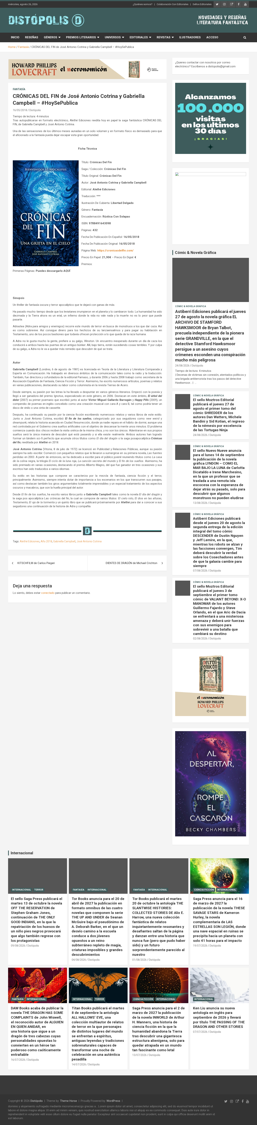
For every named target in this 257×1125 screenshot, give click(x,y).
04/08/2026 (79, 959)
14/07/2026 (79, 1064)
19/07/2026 (200, 945)
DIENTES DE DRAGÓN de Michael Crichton (131, 563)
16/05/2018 (20, 110)
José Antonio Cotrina (89, 541)
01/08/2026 (139, 959)
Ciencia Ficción (204, 889)
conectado (48, 593)
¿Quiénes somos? (142, 4)
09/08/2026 (18, 945)
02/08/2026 (200, 638)
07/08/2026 (200, 570)
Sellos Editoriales (202, 4)
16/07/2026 (18, 1059)
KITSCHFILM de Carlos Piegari (36, 563)
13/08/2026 (200, 502)
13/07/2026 (139, 1055)
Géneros (50, 37)
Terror (38, 889)
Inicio (15, 37)
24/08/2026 (182, 365)
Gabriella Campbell (64, 541)
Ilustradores (190, 37)
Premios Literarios (81, 37)
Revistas (163, 37)
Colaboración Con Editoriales (172, 4)
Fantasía (19, 89)
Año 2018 (46, 541)
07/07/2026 (200, 1031)
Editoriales (139, 37)
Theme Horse (68, 1101)
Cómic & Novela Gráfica (195, 252)
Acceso (212, 37)
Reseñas (31, 37)
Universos (113, 37)
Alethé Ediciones (30, 541)
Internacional (22, 853)
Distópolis (35, 110)
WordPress (113, 1101)
